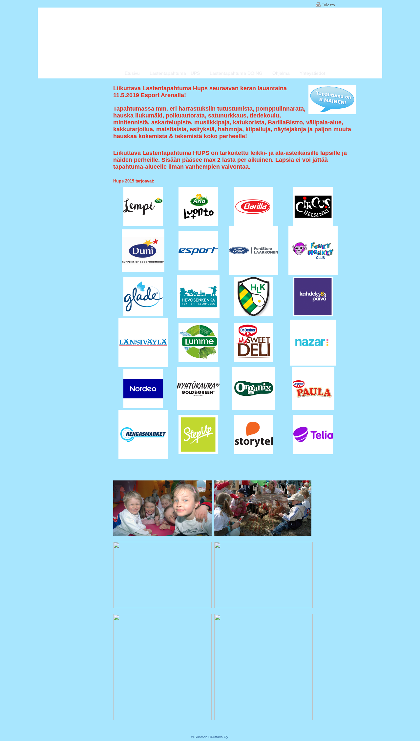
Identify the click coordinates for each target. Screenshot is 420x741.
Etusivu (132, 73)
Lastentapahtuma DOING (236, 73)
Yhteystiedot (312, 73)
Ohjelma (281, 73)
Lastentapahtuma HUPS (175, 73)
